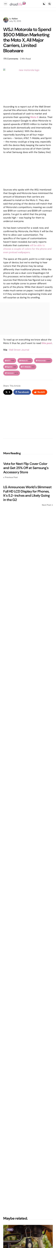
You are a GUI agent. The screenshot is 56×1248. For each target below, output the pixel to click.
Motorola (44, 360)
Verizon (12, 373)
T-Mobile (29, 367)
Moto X (26, 360)
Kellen (15, 18)
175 (11, 58)
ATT (10, 360)
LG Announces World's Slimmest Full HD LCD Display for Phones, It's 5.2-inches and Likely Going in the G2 (27, 493)
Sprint (11, 367)
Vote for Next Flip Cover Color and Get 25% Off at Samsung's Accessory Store (26, 468)
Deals (10, 1230)
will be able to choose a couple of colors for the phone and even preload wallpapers (27, 249)
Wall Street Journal (19, 349)
